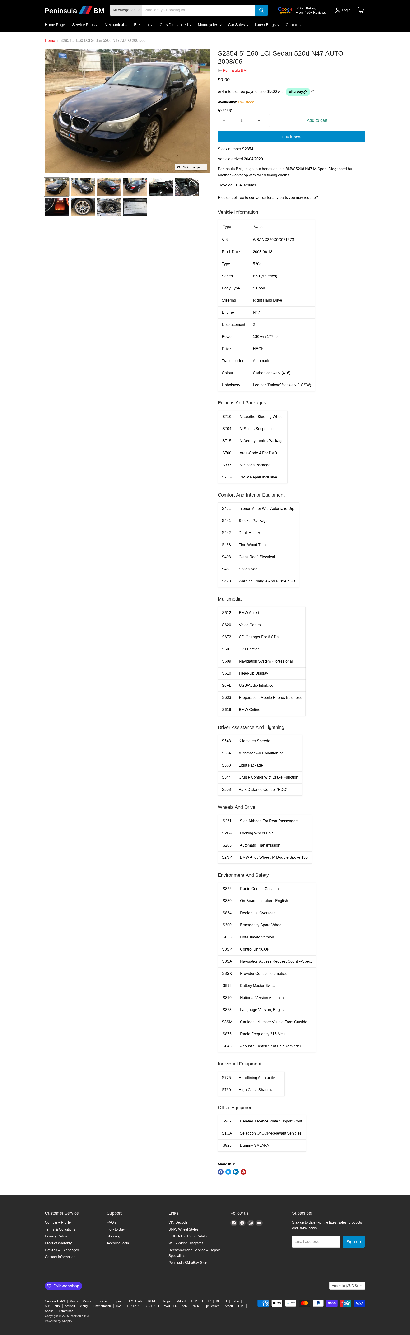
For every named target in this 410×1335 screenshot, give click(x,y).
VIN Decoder (178, 1222)
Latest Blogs (266, 25)
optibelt (70, 1306)
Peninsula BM (235, 70)
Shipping (113, 1236)
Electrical (142, 25)
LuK (241, 1306)
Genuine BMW (55, 1301)
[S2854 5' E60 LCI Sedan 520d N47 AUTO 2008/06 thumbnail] (56, 187)
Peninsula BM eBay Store (188, 1262)
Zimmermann (102, 1306)
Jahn (235, 1301)
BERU (152, 1301)
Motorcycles (208, 25)
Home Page (55, 25)
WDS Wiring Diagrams (186, 1243)
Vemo (87, 1301)
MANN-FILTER (187, 1301)
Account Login (118, 1243)
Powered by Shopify (58, 1321)
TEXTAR (132, 1306)
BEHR (206, 1301)
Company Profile (58, 1222)
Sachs (49, 1311)
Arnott (229, 1306)
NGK (196, 1306)
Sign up (353, 1241)
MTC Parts (52, 1306)
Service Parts (84, 25)
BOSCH (221, 1301)
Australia (345, 1286)
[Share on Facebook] (221, 1172)
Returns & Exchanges (62, 1250)
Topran (117, 1301)
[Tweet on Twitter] (228, 1172)
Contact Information (60, 1257)
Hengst (166, 1301)
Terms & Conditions (60, 1229)
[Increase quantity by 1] (259, 120)
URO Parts (135, 1301)
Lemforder (66, 1311)
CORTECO (151, 1306)
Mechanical (115, 25)
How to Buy (116, 1229)
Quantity (225, 110)
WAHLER (170, 1306)
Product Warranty (58, 1243)
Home (50, 40)
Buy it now (291, 137)
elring (84, 1306)
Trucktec (102, 1301)
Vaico (74, 1301)
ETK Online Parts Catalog (188, 1236)
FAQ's (111, 1222)
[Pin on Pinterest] (243, 1172)
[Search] (261, 10)
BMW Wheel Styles (183, 1229)
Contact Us (295, 25)
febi (184, 1306)
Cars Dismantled (174, 25)
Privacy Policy (56, 1236)
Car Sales (237, 25)
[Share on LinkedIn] (236, 1172)
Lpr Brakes (212, 1306)
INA (118, 1306)
